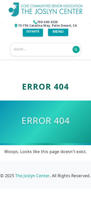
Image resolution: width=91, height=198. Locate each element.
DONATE (33, 31)
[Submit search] (76, 49)
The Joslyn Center (32, 175)
